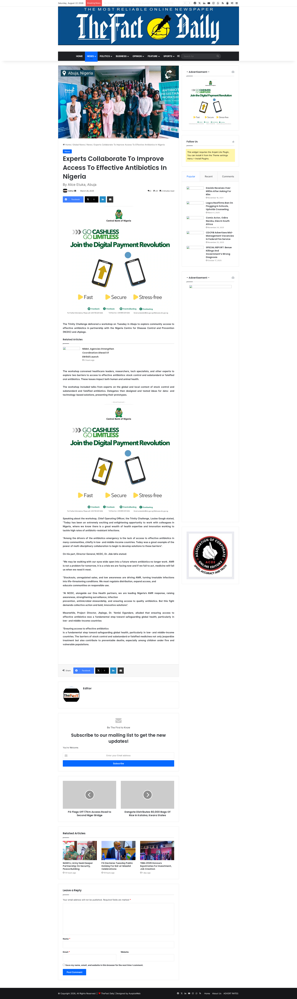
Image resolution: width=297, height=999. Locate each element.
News (90, 56)
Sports (168, 56)
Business (121, 56)
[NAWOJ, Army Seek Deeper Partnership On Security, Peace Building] (80, 850)
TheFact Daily (107, 993)
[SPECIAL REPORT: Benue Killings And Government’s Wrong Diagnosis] (195, 251)
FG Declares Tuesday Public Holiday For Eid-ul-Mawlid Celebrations (117, 866)
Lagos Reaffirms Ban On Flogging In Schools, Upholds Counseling (219, 206)
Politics (105, 56)
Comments (228, 176)
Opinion (137, 56)
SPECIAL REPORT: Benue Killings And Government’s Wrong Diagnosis (219, 252)
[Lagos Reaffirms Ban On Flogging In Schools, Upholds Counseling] (195, 207)
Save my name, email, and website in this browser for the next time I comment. (104, 965)
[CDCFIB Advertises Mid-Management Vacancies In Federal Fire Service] (195, 237)
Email (66, 952)
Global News (79, 144)
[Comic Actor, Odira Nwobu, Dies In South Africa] (195, 222)
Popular (191, 176)
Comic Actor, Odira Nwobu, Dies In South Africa (218, 221)
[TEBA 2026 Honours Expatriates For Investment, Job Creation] (157, 850)
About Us (216, 993)
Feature (152, 56)
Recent (209, 176)
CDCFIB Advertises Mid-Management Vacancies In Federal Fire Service (220, 236)
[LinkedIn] (103, 199)
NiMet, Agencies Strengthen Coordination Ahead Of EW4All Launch (136, 3)
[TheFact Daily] (148, 26)
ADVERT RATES (231, 993)
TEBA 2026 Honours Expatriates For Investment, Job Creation (156, 866)
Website (125, 952)
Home (79, 56)
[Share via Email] (110, 199)
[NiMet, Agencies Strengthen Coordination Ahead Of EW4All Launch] (71, 352)
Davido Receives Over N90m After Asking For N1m (218, 191)
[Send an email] (75, 191)
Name (66, 939)
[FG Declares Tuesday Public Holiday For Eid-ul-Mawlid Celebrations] (118, 850)
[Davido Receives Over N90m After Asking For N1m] (195, 192)
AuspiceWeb (134, 993)
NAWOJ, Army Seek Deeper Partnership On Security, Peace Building (78, 866)
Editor (71, 191)
